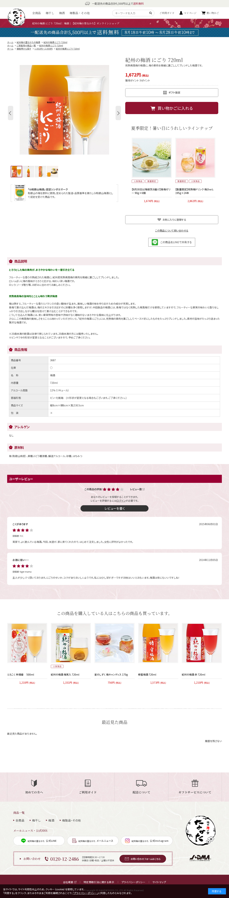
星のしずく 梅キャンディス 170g (111, 674)
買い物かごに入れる (175, 108)
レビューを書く (114, 508)
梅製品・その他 (80, 13)
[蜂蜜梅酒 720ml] (158, 643)
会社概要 (68, 882)
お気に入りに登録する (174, 219)
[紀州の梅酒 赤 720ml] (202, 643)
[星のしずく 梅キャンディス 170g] (114, 643)
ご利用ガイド (166, 13)
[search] (151, 13)
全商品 (36, 13)
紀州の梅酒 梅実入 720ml (65, 674)
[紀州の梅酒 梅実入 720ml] (71, 643)
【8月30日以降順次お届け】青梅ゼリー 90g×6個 (151, 191)
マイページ (190, 13)
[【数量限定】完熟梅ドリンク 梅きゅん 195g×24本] (195, 158)
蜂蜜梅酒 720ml (147, 674)
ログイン (121, 500)
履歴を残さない (213, 741)
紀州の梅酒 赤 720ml (193, 674)
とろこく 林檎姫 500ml (20, 674)
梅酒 (62, 13)
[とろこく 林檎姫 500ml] (27, 643)
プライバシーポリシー (133, 882)
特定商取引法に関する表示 (99, 882)
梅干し (50, 13)
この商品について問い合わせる (171, 230)
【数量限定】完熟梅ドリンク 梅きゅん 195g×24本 (194, 191)
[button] (10, 113)
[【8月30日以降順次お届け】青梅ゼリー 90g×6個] (152, 158)
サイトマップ (159, 882)
